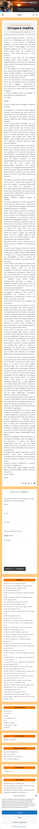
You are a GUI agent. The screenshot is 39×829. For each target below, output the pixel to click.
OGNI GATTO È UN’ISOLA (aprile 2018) (14, 673)
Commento (7, 540)
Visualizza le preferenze (19, 822)
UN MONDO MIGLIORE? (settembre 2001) (15, 588)
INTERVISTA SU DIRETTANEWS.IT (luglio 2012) (16, 632)
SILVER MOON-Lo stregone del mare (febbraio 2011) (19, 620)
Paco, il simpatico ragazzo (11, 759)
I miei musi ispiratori (9, 754)
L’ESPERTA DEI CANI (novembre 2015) (14, 650)
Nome (6, 504)
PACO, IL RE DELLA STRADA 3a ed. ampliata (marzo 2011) (18, 624)
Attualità (6, 715)
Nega (19, 817)
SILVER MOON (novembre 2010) (13, 618)
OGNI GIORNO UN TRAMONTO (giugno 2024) (16, 694)
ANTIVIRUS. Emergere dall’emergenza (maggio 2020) (19, 685)
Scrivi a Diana (7, 713)
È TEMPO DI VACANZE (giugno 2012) (14, 630)
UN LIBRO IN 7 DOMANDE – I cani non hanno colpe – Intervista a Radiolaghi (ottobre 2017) (18, 668)
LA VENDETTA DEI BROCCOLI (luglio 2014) (15, 636)
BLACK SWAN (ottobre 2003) (12, 590)
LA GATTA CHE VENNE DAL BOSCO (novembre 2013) (19, 634)
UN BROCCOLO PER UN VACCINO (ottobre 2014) (17, 643)
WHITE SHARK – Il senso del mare (13, 756)
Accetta (19, 812)
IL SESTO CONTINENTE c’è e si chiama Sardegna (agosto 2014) (17, 640)
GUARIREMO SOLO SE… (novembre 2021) (15, 687)
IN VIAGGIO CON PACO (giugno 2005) (14, 604)
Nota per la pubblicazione (11, 752)
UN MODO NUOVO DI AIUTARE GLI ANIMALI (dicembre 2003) (19, 594)
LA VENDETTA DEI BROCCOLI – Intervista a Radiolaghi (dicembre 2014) (19, 647)
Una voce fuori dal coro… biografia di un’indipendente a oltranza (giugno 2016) (19, 663)
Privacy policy (23, 826)
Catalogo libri (7, 771)
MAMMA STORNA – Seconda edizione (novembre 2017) (19, 671)
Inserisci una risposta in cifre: (13, 531)
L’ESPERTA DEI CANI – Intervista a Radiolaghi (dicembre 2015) (19, 654)
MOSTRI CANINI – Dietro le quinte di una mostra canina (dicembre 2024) (19, 698)
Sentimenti (7, 727)
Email (6, 513)
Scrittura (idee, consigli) (20, 25)
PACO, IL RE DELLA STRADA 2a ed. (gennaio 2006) (18, 606)
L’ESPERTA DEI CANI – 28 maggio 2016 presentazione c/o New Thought (19, 658)
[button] (36, 796)
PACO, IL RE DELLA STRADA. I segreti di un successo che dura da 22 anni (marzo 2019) (18, 677)
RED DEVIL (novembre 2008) (12, 616)
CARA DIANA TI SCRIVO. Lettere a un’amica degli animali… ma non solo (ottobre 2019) (17, 681)
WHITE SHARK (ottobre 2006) (12, 609)
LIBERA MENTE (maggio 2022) (12, 689)
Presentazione (8, 711)
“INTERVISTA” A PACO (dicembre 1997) (14, 583)
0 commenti (26, 32)
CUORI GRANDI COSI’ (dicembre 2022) (14, 692)
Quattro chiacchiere (9, 722)
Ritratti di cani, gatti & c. (10, 739)
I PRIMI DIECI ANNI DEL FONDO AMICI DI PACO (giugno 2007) (19, 612)
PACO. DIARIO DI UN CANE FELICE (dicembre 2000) (18, 586)
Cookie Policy (15, 826)
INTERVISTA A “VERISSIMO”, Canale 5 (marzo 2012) (18, 627)
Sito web (6, 522)
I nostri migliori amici (10, 718)
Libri (5, 720)
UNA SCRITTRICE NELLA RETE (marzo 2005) (16, 602)
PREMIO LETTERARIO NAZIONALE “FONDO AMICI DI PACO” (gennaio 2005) (18, 598)
